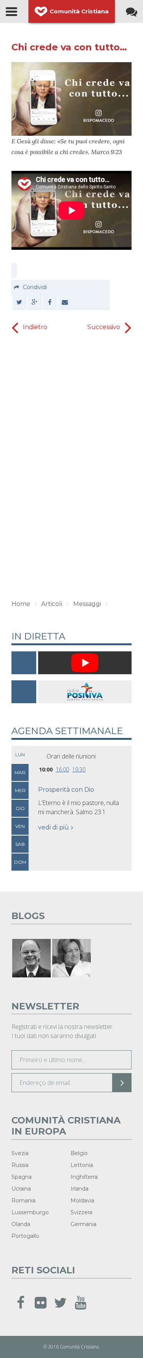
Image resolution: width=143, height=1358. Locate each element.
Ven (20, 826)
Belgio (79, 1153)
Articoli (51, 603)
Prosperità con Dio (66, 789)
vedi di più (53, 827)
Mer (20, 790)
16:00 (62, 769)
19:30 (78, 769)
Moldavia (82, 1200)
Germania (83, 1224)
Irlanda (79, 1188)
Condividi (35, 287)
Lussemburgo (30, 1212)
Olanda (20, 1224)
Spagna (21, 1176)
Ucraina (21, 1188)
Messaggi (87, 603)
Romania (23, 1200)
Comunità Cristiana (79, 11)
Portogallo (25, 1236)
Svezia (20, 1153)
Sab (20, 844)
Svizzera (81, 1212)
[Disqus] (71, 471)
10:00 (46, 769)
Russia (20, 1165)
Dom (20, 862)
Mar (20, 772)
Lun (20, 754)
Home (20, 603)
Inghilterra (84, 1176)
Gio (20, 808)
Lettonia (82, 1165)
